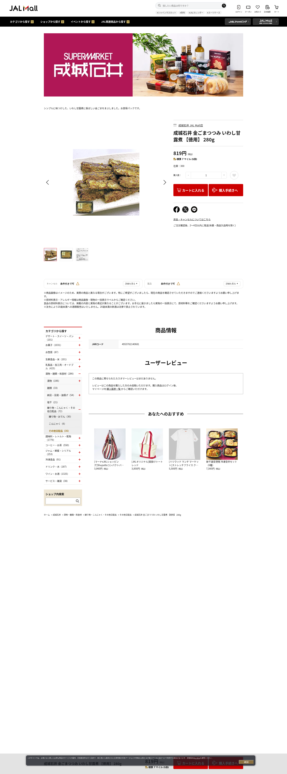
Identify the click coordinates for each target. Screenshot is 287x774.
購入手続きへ (228, 190)
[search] (224, 6)
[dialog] (140, 760)
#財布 (182, 12)
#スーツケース (213, 12)
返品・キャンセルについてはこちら (192, 219)
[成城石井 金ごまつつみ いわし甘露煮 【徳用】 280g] (106, 182)
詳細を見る (131, 284)
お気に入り (234, 175)
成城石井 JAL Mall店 (190, 125)
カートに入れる (193, 190)
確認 (246, 762)
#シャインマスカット (166, 12)
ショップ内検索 (55, 494)
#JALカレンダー (196, 12)
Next (164, 182)
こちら (197, 758)
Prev (48, 182)
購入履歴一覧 (114, 388)
